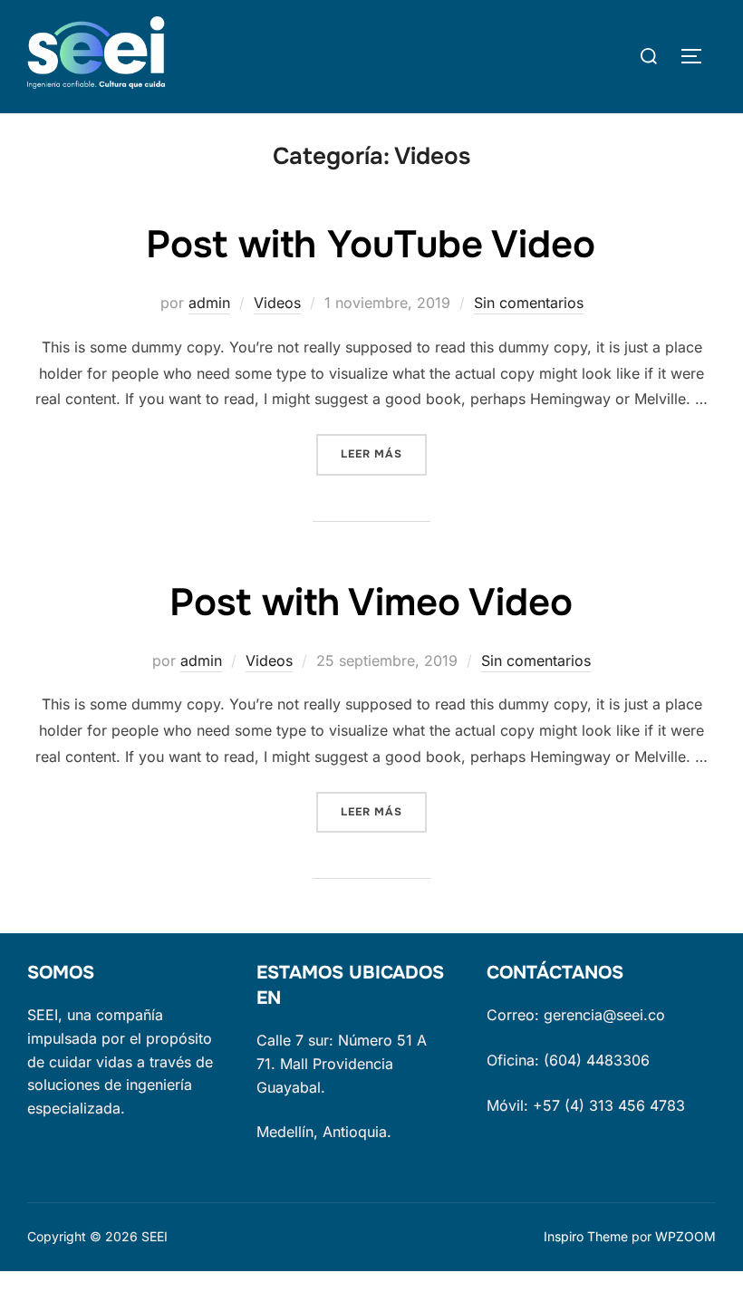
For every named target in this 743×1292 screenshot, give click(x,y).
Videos (277, 303)
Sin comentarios (529, 303)
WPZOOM (685, 1236)
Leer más (384, 453)
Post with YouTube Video (370, 244)
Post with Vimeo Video (371, 602)
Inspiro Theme (586, 1236)
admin (209, 303)
